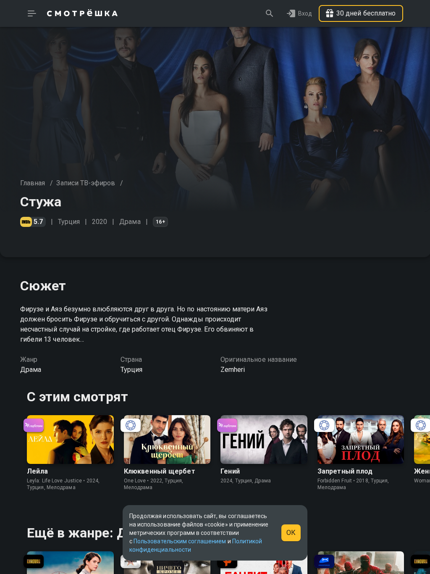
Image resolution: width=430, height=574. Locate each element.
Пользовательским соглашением (180, 541)
